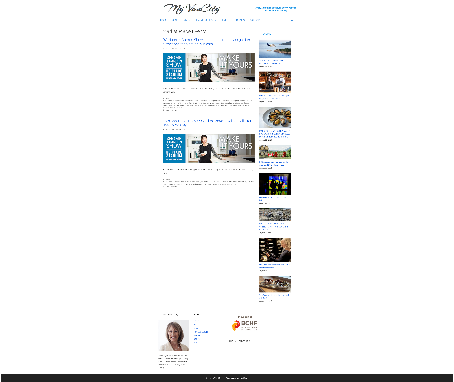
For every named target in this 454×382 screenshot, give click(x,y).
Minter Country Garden (206, 103)
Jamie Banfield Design (240, 182)
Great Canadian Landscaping (206, 100)
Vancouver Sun (235, 105)
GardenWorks (190, 100)
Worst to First (231, 184)
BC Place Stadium (191, 182)
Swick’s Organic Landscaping (218, 105)
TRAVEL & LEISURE (206, 20)
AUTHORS (255, 20)
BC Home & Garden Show (174, 100)
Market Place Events (190, 103)
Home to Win (177, 103)
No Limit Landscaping (224, 103)
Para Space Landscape (240, 103)
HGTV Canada (216, 182)
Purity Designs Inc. (205, 184)
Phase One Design (191, 184)
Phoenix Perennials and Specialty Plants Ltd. (178, 105)
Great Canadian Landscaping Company (231, 100)
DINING (187, 20)
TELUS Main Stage (219, 184)
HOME (163, 20)
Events (167, 98)
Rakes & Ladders (201, 105)
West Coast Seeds (176, 108)
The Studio (244, 378)
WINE (175, 20)
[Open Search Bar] (292, 20)
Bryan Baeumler (204, 182)
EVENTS (226, 20)
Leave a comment (171, 110)
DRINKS (240, 20)
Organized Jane (178, 184)
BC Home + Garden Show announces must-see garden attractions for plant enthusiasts (206, 42)
